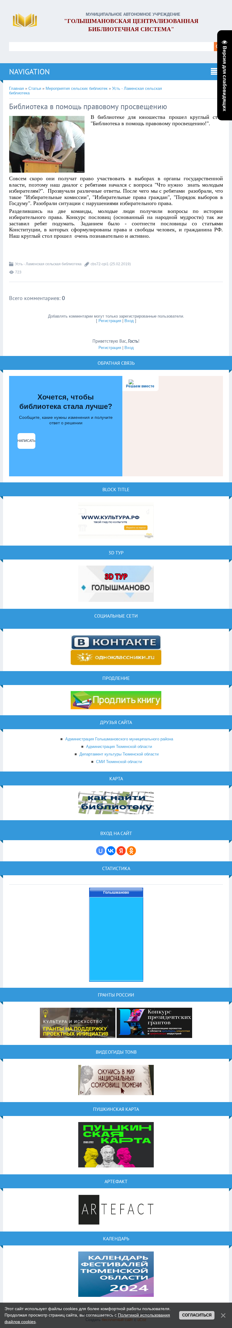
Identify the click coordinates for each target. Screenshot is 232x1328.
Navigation (29, 72)
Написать (26, 440)
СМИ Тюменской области (119, 761)
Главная (16, 88)
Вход (129, 320)
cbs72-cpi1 (100, 264)
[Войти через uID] (100, 850)
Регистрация (109, 320)
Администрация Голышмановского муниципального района (119, 739)
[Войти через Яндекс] (121, 850)
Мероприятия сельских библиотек (77, 88)
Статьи (34, 88)
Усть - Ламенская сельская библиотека (48, 264)
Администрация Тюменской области (119, 746)
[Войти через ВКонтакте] (110, 850)
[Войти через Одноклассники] (131, 850)
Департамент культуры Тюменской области (119, 754)
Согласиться (196, 1315)
